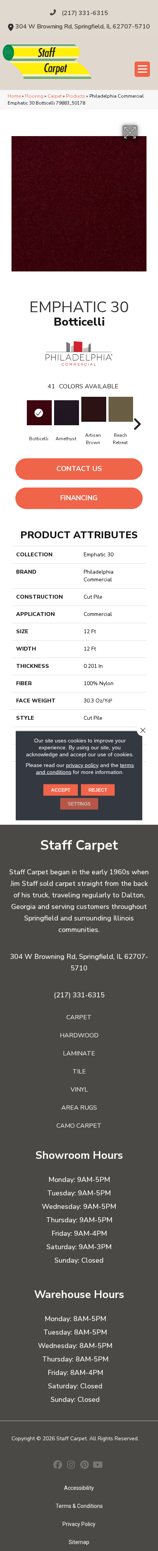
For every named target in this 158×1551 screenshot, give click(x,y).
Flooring (34, 96)
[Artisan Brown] (93, 409)
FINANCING (79, 498)
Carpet (55, 96)
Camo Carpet (79, 1126)
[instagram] (71, 1465)
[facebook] (57, 1465)
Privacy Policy (79, 1524)
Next (137, 412)
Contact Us (79, 468)
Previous (21, 412)
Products (75, 96)
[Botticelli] (38, 412)
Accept (60, 790)
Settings (79, 804)
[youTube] (98, 1465)
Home (14, 96)
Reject (98, 790)
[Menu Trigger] (142, 69)
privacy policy (82, 765)
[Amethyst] (65, 412)
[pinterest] (84, 1465)
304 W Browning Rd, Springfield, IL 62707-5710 (82, 26)
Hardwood (79, 1035)
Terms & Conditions (79, 1506)
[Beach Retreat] (120, 409)
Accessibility (79, 1488)
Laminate (79, 1053)
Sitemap (79, 1542)
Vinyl (79, 1089)
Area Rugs (79, 1107)
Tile (79, 1071)
